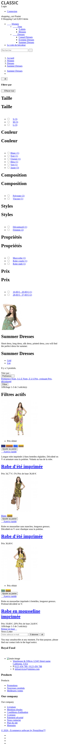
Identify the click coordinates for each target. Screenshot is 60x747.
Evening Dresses (26, 39)
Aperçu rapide (9, 451)
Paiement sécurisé (15, 717)
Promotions (12, 685)
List (8, 363)
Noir (14, 156)
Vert (13, 165)
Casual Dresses (26, 37)
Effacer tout (8, 91)
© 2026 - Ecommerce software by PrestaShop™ (23, 730)
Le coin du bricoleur (16, 45)
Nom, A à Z (17, 379)
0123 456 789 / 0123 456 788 (28, 666)
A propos (11, 715)
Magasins (11, 725)
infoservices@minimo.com (27, 669)
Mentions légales (14, 709)
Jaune (14, 167)
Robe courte (20, 261)
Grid (9, 360)
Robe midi (19, 264)
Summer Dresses (26, 42)
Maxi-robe (19, 258)
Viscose (18, 198)
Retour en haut (9, 629)
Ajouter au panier (9, 449)
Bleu (14, 162)
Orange (15, 159)
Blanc (14, 153)
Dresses (19, 34)
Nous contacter (14, 720)
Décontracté (20, 227)
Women (13, 24)
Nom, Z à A (28, 379)
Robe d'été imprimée (22, 466)
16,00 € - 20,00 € (22, 292)
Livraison (11, 707)
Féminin (18, 230)
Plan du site (12, 723)
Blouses (22, 32)
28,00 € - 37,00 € (22, 295)
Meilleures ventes (15, 690)
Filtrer (4, 384)
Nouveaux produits (16, 688)
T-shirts (22, 29)
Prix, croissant (41, 379)
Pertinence (7, 376)
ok (4, 79)
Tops (17, 26)
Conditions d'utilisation (17, 712)
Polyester (18, 196)
